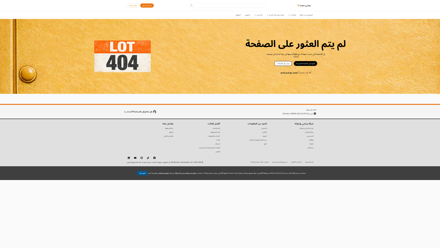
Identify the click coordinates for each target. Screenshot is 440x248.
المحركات (217, 144)
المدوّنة (312, 144)
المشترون (264, 128)
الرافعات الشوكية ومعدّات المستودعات (209, 148)
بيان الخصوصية (309, 162)
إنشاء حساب (132, 5)
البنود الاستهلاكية (215, 132)
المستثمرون (310, 136)
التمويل (247, 15)
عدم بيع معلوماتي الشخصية (279, 162)
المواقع (238, 15)
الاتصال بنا (128, 112)
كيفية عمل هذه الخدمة (276, 15)
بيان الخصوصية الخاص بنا (164, 173)
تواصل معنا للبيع (168, 136)
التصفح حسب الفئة (306, 15)
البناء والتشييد (216, 128)
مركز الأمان (310, 148)
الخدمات (259, 15)
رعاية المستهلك (169, 128)
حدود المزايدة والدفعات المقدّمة (258, 140)
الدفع (265, 144)
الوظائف (311, 140)
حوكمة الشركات (309, 132)
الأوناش (218, 152)
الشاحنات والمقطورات (214, 136)
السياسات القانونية (296, 162)
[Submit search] (191, 5)
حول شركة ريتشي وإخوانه (307, 128)
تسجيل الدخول (147, 5)
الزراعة (218, 140)
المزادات (293, 15)
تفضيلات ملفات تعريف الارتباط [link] (260, 162)
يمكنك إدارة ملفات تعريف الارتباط (186, 173)
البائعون (265, 132)
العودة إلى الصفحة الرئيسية (305, 63)
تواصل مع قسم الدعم (289, 73)
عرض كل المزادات (283, 63)
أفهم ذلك (142, 173)
